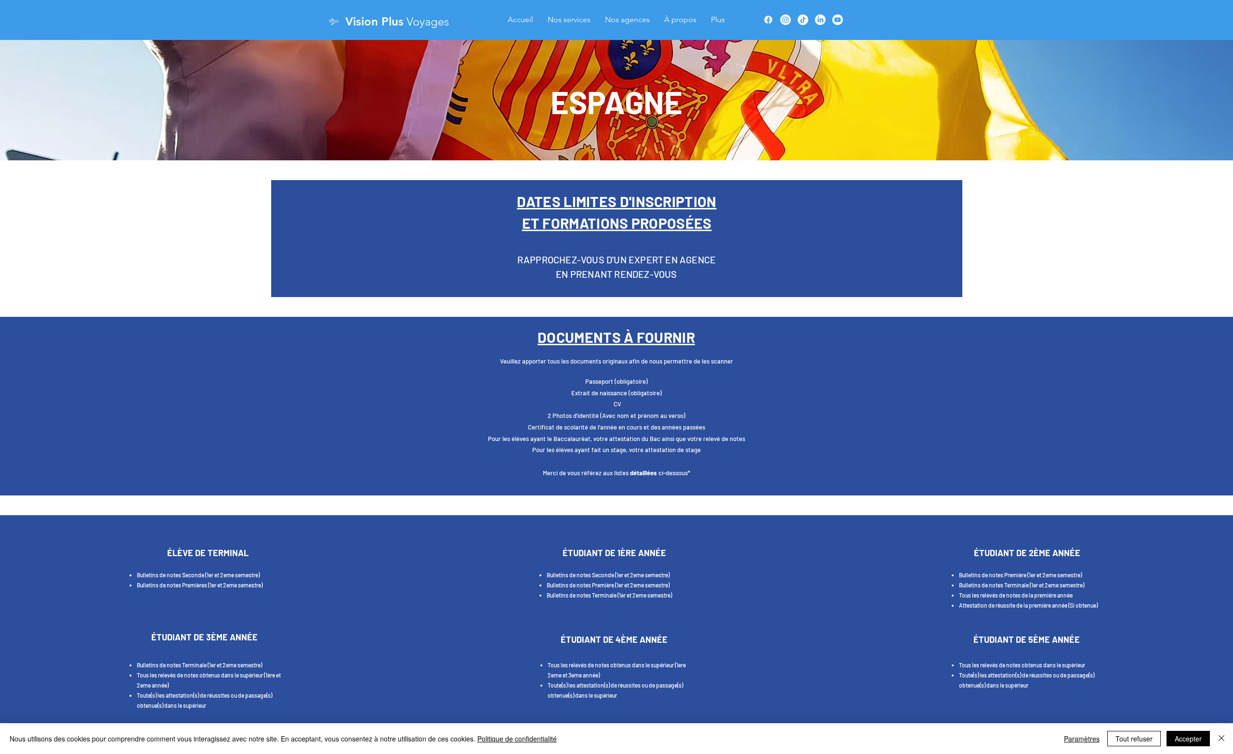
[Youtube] (837, 19)
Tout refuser (1134, 738)
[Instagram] (785, 19)
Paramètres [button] (1082, 738)
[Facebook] (768, 19)
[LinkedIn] (820, 19)
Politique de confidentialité (517, 738)
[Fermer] (1221, 738)
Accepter (1188, 738)
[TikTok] (803, 19)
